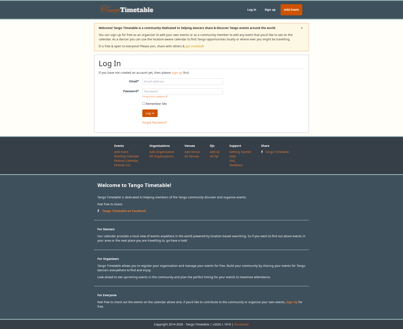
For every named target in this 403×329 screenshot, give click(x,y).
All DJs (214, 156)
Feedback (236, 165)
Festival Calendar (126, 161)
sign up (177, 73)
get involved (194, 46)
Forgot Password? (154, 122)
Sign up (270, 10)
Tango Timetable (277, 152)
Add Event (291, 10)
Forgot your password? (155, 96)
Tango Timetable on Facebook (124, 211)
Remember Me (156, 104)
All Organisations (161, 156)
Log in (251, 10)
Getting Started (240, 152)
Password (131, 91)
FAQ (232, 161)
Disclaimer (241, 324)
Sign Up (292, 302)
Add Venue (192, 152)
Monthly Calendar (126, 156)
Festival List (122, 165)
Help (232, 156)
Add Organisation (161, 152)
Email (134, 81)
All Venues (191, 156)
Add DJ (214, 152)
